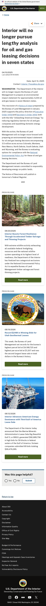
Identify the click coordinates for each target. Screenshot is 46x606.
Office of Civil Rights (10, 531)
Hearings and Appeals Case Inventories (18, 557)
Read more (23, 280)
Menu (42, 8)
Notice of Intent (26, 106)
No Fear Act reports (10, 565)
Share (36, 23)
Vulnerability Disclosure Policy (15, 569)
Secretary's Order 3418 (26, 115)
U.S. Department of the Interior (22, 8)
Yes (10, 481)
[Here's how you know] (23, 3)
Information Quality (10, 527)
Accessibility (7, 511)
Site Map (5, 538)
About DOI (6, 507)
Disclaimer (6, 523)
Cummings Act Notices (11, 549)
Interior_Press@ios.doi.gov (32, 84)
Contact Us (6, 515)
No (18, 481)
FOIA (4, 553)
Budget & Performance (11, 545)
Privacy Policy (8, 534)
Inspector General (9, 561)
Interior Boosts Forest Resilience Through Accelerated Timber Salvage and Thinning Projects (23, 237)
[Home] (4, 8)
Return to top (7, 497)
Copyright (6, 519)
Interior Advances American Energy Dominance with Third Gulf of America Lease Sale (23, 419)
